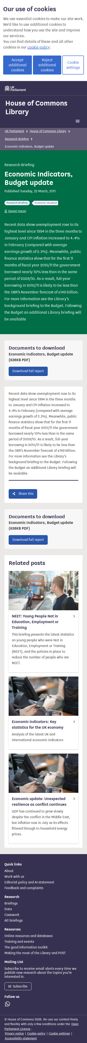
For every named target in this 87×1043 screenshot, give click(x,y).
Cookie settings (73, 65)
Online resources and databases (28, 936)
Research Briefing (17, 139)
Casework (11, 915)
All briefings (13, 920)
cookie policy (38, 47)
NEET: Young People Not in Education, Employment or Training (35, 622)
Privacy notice (14, 1033)
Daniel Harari (17, 211)
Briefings (11, 903)
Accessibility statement (21, 1038)
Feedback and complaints (23, 888)
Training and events (19, 942)
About (9, 871)
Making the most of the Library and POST (35, 953)
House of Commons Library (36, 107)
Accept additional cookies (18, 65)
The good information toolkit (26, 947)
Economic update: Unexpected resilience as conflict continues (39, 801)
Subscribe (19, 986)
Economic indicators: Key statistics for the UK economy (37, 724)
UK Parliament (14, 131)
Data (8, 909)
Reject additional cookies (47, 65)
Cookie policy (36, 1033)
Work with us (14, 877)
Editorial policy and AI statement (29, 882)
